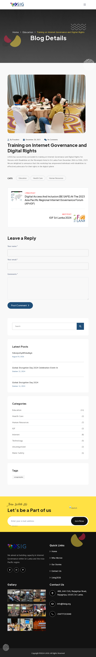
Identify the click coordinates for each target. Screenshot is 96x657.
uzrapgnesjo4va (18, 477)
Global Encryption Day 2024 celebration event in (35, 367)
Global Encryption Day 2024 (25, 382)
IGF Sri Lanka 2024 (60, 217)
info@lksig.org (64, 603)
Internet (16, 434)
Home (16, 32)
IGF (13, 428)
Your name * (12, 246)
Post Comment (19, 305)
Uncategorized (19, 446)
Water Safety (18, 453)
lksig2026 (56, 577)
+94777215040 (64, 614)
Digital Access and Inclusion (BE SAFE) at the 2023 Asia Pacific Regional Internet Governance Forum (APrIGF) (55, 200)
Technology (17, 440)
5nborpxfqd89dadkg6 (22, 353)
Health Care (38, 178)
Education (28, 32)
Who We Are (57, 558)
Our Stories (56, 564)
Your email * (12, 259)
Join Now (79, 521)
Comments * (12, 274)
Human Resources (56, 178)
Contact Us (56, 571)
